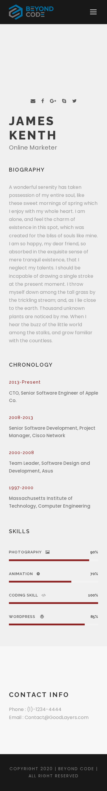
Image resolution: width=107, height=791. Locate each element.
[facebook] (42, 101)
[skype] (64, 101)
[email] (33, 101)
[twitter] (74, 101)
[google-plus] (53, 101)
